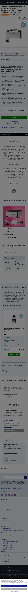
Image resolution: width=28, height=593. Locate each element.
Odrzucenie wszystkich (14, 588)
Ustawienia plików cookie (14, 591)
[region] (14, 585)
